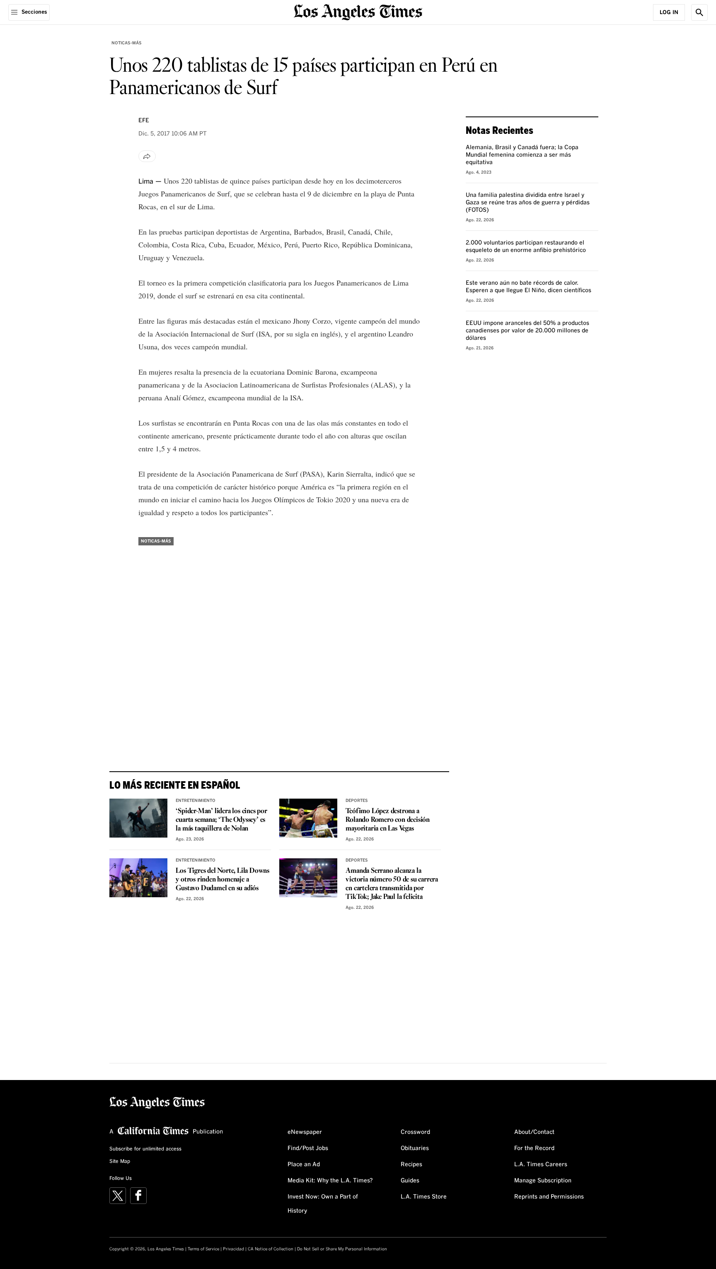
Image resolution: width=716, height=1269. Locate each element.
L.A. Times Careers (540, 1164)
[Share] (147, 156)
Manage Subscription (542, 1181)
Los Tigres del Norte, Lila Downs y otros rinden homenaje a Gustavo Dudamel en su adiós (222, 880)
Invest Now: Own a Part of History (323, 1204)
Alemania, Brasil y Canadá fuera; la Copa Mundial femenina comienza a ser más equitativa (522, 155)
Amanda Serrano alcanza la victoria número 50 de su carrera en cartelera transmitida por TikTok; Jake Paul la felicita (392, 884)
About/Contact (534, 1132)
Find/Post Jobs (308, 1148)
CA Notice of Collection (270, 1249)
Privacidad (233, 1249)
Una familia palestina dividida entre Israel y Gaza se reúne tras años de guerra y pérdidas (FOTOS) (528, 202)
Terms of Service (203, 1249)
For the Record (534, 1148)
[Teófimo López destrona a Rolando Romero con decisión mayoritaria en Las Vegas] (308, 818)
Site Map (119, 1161)
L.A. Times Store (424, 1197)
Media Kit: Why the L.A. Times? (330, 1181)
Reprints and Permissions (549, 1197)
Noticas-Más (126, 43)
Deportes (357, 801)
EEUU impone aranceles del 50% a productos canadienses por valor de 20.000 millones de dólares (527, 330)
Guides (410, 1181)
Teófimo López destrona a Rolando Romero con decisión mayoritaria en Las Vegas (388, 820)
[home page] (358, 11)
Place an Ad (304, 1164)
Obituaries (415, 1148)
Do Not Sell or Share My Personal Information (342, 1249)
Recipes (411, 1164)
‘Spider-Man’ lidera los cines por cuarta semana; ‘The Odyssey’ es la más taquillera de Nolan (221, 820)
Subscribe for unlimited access (145, 1149)
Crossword (415, 1132)
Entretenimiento (195, 801)
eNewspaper (305, 1132)
